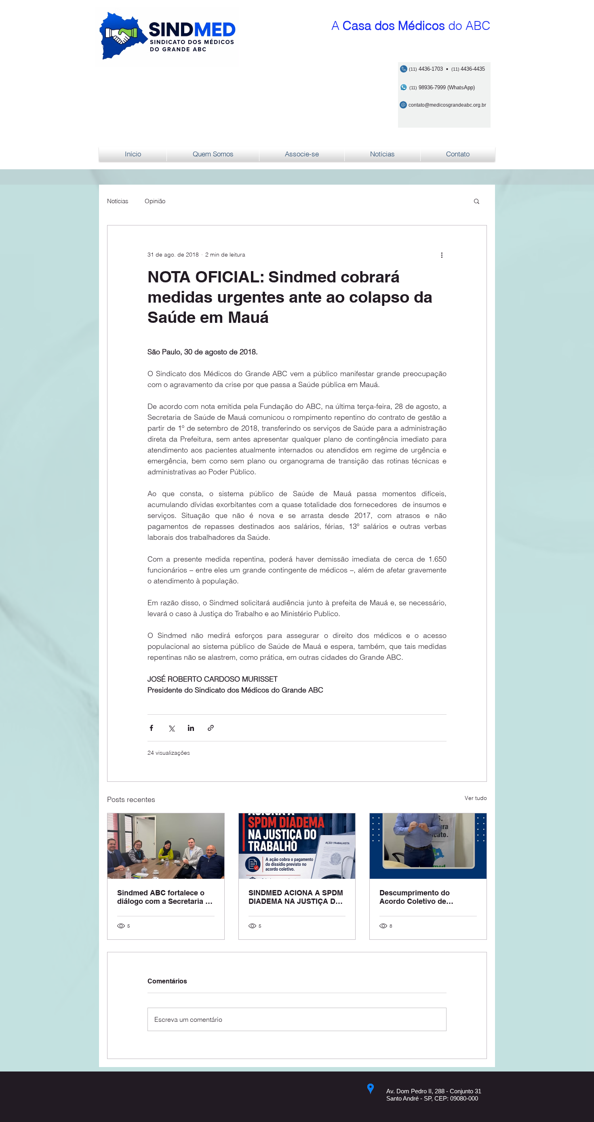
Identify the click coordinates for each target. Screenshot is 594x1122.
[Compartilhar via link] (211, 728)
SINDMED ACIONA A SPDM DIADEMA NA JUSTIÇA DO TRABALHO (296, 896)
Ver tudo (476, 798)
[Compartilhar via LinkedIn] (191, 728)
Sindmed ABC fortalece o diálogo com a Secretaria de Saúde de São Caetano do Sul (165, 896)
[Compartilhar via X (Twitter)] (171, 728)
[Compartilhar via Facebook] (151, 728)
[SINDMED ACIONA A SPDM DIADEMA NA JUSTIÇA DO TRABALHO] (297, 846)
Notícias (117, 201)
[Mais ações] (442, 254)
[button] (476, 201)
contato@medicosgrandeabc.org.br (447, 105)
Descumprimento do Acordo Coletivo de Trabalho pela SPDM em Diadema (420, 896)
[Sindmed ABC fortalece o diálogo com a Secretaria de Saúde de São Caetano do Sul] (165, 846)
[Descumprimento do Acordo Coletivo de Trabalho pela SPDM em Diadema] (428, 846)
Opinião (155, 201)
